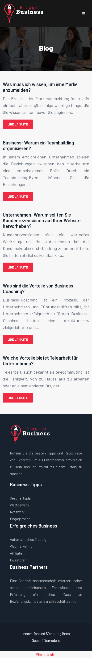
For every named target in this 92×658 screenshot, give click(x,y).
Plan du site (46, 654)
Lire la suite (18, 124)
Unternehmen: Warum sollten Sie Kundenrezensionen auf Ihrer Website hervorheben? (42, 220)
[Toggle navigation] (83, 13)
